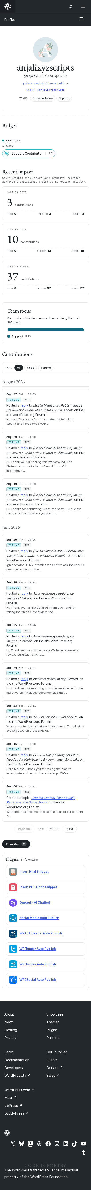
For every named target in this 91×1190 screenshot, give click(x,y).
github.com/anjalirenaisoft (44, 83)
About (9, 1014)
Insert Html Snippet (34, 871)
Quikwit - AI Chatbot (34, 902)
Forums (46, 367)
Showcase (54, 1014)
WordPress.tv (17, 1075)
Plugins (52, 1030)
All (18, 367)
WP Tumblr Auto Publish (37, 949)
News (9, 1022)
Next (69, 829)
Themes (52, 1022)
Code (30, 367)
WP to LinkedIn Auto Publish (40, 933)
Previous (24, 829)
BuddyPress (16, 1113)
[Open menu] (84, 6)
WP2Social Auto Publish (37, 979)
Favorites (15, 844)
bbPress (13, 1105)
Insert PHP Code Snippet (38, 887)
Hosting (10, 1030)
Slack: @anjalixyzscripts (45, 89)
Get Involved (57, 1052)
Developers (13, 1067)
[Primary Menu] (81, 19)
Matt (10, 1097)
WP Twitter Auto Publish (37, 964)
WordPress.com (19, 1090)
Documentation (16, 1060)
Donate (54, 1067)
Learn (8, 1052)
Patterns (53, 1037)
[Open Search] (70, 6)
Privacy (10, 1037)
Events (52, 1060)
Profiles (9, 19)
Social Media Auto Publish (39, 918)
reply (24, 405)
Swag (53, 1075)
